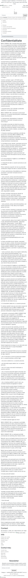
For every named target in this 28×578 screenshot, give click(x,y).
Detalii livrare (4, 540)
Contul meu (4, 550)
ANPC (2, 545)
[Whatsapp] (3, 577)
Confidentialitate (9, 36)
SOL (2, 543)
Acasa (1, 17)
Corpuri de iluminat (16, 17)
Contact (24, 19)
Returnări (3, 553)
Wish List (3, 554)
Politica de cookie (5, 537)
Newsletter (3, 556)
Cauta (25, 15)
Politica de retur (5, 538)
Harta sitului (4, 558)
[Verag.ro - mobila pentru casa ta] (8, 6)
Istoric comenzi (5, 551)
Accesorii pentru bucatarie (9, 28)
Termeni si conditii (11, 575)
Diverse (9, 17)
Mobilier (5, 22)
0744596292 (19, 0)
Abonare (14, 570)
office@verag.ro (9, 2)
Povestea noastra (17, 19)
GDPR (5, 575)
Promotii (10, 19)
